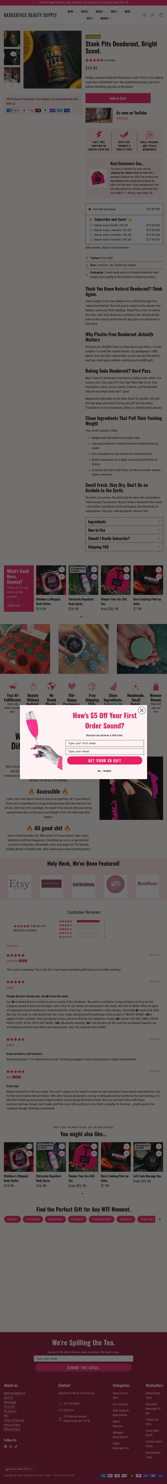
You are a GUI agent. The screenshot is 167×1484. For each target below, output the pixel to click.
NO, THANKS (105, 771)
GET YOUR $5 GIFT (104, 760)
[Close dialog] (141, 710)
